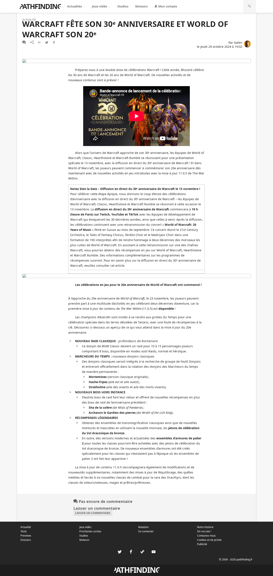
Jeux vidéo (100, 6)
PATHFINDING (40, 6)
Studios (122, 6)
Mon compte (167, 6)
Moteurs (141, 6)
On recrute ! (204, 531)
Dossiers (25, 540)
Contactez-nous (206, 535)
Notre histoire (205, 527)
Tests (23, 531)
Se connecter (146, 531)
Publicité (202, 544)
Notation (143, 527)
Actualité (25, 527)
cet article (117, 265)
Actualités (75, 6)
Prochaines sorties (90, 531)
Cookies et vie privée (209, 540)
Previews (25, 535)
